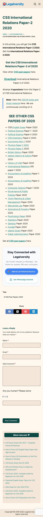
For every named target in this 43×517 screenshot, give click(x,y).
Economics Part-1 (16, 141)
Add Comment (9, 364)
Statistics (12, 220)
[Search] (35, 4)
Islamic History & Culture (20, 156)
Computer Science (17, 188)
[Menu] (39, 4)
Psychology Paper (16, 216)
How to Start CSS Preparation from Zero (21, 498)
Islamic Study (14, 230)
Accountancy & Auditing (19, 173)
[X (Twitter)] (18, 311)
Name (6, 340)
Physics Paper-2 (15, 148)
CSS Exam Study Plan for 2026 (17, 463)
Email (5, 352)
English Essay (19, 127)
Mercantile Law (15, 206)
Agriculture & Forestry (18, 209)
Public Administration (18, 234)
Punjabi (11, 227)
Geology (12, 223)
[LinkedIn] (34, 311)
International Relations (19, 166)
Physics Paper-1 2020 (18, 145)
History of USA (15, 163)
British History (15, 152)
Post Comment (11, 421)
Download (10, 78)
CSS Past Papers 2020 (13, 297)
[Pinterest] (26, 311)
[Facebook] (10, 311)
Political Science (15, 131)
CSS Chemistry (15, 138)
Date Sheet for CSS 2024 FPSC (17, 487)
